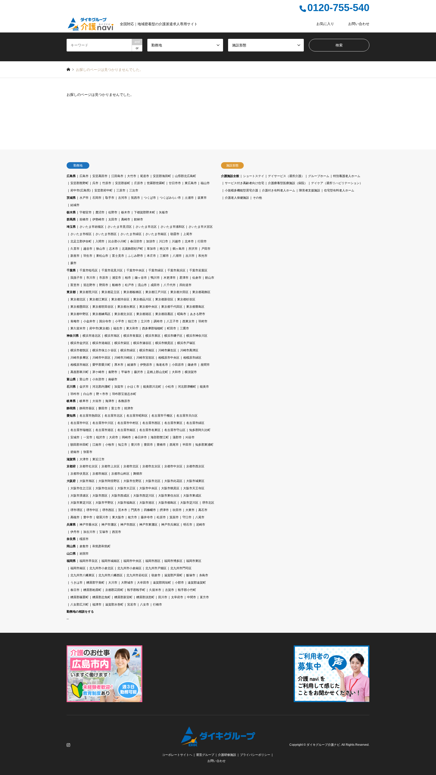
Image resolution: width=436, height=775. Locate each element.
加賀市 (118, 386)
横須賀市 (191, 372)
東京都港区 (143, 314)
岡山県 (71, 546)
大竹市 (131, 176)
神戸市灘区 (109, 524)
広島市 (84, 176)
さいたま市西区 (106, 234)
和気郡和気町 (101, 546)
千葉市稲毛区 (88, 270)
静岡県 (71, 408)
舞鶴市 (137, 473)
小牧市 (109, 444)
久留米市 (155, 590)
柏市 (128, 277)
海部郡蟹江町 (160, 437)
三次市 (133, 190)
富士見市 (118, 255)
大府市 (113, 437)
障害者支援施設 (309, 190)
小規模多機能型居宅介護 (241, 190)
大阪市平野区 (104, 502)
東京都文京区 (123, 314)
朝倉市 (155, 575)
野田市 (103, 285)
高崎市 (125, 219)
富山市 (84, 379)
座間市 (205, 364)
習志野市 (89, 285)
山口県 (71, 553)
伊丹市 (74, 532)
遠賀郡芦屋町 (173, 575)
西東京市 (188, 321)
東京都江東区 (98, 299)
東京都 (71, 292)
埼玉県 (71, 226)
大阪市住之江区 (81, 488)
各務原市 (124, 401)
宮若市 (131, 604)
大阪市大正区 (126, 488)
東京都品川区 (142, 299)
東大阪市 (118, 517)
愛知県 (71, 415)
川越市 (176, 241)
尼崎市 (200, 524)
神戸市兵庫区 (170, 524)
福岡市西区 (152, 561)
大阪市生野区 (132, 481)
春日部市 (136, 241)
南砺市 (112, 379)
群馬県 (71, 219)
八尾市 (199, 517)
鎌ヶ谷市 (141, 277)
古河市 (122, 197)
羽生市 (87, 255)
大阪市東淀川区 (81, 502)
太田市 (112, 219)
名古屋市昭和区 (137, 415)
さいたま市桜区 (81, 234)
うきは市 (76, 582)
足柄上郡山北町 (157, 372)
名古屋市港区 (104, 430)
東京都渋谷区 (120, 299)
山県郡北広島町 (185, 176)
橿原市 (84, 539)
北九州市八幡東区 (82, 575)
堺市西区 (108, 510)
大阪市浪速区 (79, 495)
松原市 (161, 517)
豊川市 (135, 444)
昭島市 (181, 314)
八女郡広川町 (79, 604)
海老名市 (162, 364)
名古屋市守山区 (174, 430)
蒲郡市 (177, 437)
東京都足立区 (110, 292)
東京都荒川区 (88, 292)
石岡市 (96, 197)
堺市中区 (92, 510)
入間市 (99, 241)
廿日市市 (175, 183)
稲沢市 (100, 437)
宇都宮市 (85, 212)
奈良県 (71, 539)
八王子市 (173, 321)
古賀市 (169, 590)
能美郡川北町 (152, 386)
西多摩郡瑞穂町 (152, 328)
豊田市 (148, 444)
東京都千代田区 (171, 306)
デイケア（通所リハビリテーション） (337, 183)
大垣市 (96, 401)
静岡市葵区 (87, 408)
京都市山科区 (120, 473)
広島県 (71, 176)
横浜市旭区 (112, 335)
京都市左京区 (151, 466)
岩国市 (84, 553)
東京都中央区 (148, 306)
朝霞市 (174, 234)
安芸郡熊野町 (79, 183)
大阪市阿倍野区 (109, 481)
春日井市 (141, 437)
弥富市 (87, 452)
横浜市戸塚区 (186, 343)
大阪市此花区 (173, 481)
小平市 (119, 321)
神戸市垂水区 (88, 524)
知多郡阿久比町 (199, 430)
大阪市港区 (146, 502)
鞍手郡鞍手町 (136, 590)
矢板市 (163, 212)
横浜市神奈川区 (196, 335)
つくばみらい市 (170, 197)
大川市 (112, 582)
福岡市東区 (193, 561)
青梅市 (74, 321)
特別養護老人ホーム (346, 176)
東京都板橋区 (132, 292)
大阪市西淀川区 (143, 495)
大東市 (190, 510)
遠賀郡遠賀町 (197, 582)
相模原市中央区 (168, 357)
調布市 (158, 321)
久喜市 (74, 248)
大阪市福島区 (126, 502)
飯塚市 (190, 575)
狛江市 (132, 321)
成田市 (155, 285)
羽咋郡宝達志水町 (124, 394)
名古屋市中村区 (128, 423)
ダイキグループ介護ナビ (323, 745)
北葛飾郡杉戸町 (132, 248)
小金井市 (89, 321)
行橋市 (157, 604)
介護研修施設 (227, 755)
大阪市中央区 (148, 488)
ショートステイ (253, 176)
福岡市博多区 (173, 561)
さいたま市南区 (156, 234)
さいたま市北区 (146, 226)
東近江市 (98, 459)
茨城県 (71, 197)
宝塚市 (103, 532)
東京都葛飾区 (201, 292)
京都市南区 (99, 473)
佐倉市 (196, 277)
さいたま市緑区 (131, 234)
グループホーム (318, 176)
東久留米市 (78, 328)
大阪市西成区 (120, 495)
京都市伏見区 (79, 473)
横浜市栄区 (121, 343)
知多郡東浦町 (204, 444)
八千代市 (170, 285)
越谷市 (87, 248)
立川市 (145, 321)
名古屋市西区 (151, 423)
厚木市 (118, 364)
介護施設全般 (230, 176)
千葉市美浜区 (176, 270)
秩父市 (164, 248)
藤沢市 (138, 372)
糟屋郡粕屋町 (92, 590)
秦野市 (112, 372)
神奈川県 (73, 335)
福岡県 (71, 561)
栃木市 (125, 212)
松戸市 (129, 285)
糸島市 (203, 575)
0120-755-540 (338, 7)
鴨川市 (155, 277)
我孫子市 (76, 277)
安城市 (74, 437)
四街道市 (185, 285)
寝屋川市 (102, 517)
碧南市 (74, 452)
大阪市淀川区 (189, 502)
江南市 (96, 444)
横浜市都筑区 (79, 350)
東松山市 (102, 255)
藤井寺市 (147, 517)
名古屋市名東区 (149, 430)
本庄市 (151, 255)
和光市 (202, 255)
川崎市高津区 (189, 350)
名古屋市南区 (126, 430)
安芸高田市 (99, 176)
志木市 (113, 248)
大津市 (84, 459)
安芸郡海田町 (162, 176)
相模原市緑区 (192, 357)
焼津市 (128, 408)
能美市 (204, 386)
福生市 (117, 328)
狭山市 (100, 248)
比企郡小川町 (117, 241)
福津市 (96, 604)
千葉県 (71, 270)
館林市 (138, 219)
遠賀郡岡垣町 (162, 582)
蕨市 (73, 263)
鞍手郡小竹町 (187, 590)
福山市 (205, 183)
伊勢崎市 (98, 219)
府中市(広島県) (80, 190)
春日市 (74, 590)
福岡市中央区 (132, 561)
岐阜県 (71, 401)
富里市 (74, 285)
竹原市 (106, 183)
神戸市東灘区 (148, 524)
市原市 (103, 277)
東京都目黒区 (164, 314)
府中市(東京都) (99, 328)
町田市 (171, 328)
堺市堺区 (76, 510)
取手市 (109, 197)
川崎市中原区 (101, 357)
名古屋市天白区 (187, 415)
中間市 (191, 597)
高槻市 (74, 517)
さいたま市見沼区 (119, 226)
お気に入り (325, 24)
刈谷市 (190, 437)
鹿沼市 (99, 212)
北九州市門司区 (181, 568)
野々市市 (102, 394)
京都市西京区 (195, 466)
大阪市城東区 (195, 481)
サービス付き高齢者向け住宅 (244, 183)
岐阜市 (84, 401)
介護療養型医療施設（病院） (287, 183)
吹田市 (177, 510)
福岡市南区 (78, 568)
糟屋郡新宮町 (123, 597)
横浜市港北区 (92, 335)
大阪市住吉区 (104, 488)
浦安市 (116, 277)
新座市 (74, 255)
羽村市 (202, 321)
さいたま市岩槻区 (91, 226)
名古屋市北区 (113, 415)
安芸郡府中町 (103, 190)
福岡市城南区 (110, 561)
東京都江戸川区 (156, 292)
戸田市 (205, 248)
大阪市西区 (99, 495)
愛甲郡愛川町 (101, 364)
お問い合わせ (358, 24)
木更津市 (170, 277)
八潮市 (177, 255)
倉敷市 (84, 546)
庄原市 (138, 183)
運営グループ (205, 755)
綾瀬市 (131, 364)
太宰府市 (177, 597)
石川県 (71, 386)
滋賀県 (71, 459)
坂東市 (202, 197)
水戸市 (84, 197)
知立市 (122, 444)
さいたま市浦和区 (172, 226)
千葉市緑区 (156, 270)
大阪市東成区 (192, 495)
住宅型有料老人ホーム (339, 190)
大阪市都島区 (167, 502)
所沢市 (193, 248)
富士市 (115, 408)
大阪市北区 (152, 481)
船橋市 (116, 285)
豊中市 (87, 517)
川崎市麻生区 (167, 350)
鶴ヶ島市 (179, 248)
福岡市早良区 (88, 561)
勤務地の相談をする (80, 611)
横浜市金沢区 (79, 343)
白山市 (87, 394)
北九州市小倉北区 (101, 568)
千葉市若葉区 (198, 270)
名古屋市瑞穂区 (81, 430)
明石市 (187, 524)
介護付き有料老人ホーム (278, 190)
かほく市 (133, 386)
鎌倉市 (192, 364)
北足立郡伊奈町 (81, 241)
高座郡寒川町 (79, 372)
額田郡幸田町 (79, 444)
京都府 (71, 466)
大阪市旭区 (87, 481)
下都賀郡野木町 (144, 212)
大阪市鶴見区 (170, 488)
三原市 (120, 190)
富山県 (71, 379)
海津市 (109, 401)
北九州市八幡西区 (110, 575)
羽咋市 (74, 394)
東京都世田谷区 (103, 306)
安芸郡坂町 (122, 183)
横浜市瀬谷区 (142, 343)
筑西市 (135, 197)
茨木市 (122, 510)
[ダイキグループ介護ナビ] (218, 743)
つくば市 (150, 197)
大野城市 (127, 582)
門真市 (135, 510)
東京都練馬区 (101, 314)
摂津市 (164, 510)
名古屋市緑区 (195, 423)
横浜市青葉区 (132, 335)
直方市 (204, 597)
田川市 (162, 597)
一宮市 (87, 437)
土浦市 (189, 197)
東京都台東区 (126, 306)
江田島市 (117, 176)
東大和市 (132, 328)
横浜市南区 (146, 350)
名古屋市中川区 (103, 423)
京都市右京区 (88, 466)
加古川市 (89, 532)
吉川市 (190, 255)
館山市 (209, 277)
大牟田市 (143, 582)
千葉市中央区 (135, 270)
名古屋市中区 (79, 423)
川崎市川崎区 (123, 357)
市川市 (90, 277)
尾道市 (144, 176)
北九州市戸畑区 (156, 568)
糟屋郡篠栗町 (79, 597)
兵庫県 (71, 524)
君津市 (183, 277)
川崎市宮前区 (145, 357)
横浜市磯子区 (173, 335)
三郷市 (164, 255)
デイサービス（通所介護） (286, 176)
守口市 (187, 517)
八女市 (144, 604)
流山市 (142, 285)
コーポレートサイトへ (177, 755)
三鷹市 (184, 328)
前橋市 (84, 219)
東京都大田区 (179, 292)
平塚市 (125, 372)
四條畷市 (150, 510)
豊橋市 (161, 444)
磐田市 (102, 408)
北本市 (189, 241)
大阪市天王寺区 (193, 488)
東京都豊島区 (195, 306)
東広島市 (191, 183)
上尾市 (187, 234)
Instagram (68, 745)
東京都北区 (78, 299)
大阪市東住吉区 (168, 495)
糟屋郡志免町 (101, 597)
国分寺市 (105, 321)
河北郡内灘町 (101, 386)
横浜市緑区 (127, 350)
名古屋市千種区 (162, 415)
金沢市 (84, 386)
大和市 (176, 372)
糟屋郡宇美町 (95, 582)
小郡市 (179, 582)
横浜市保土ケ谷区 (104, 350)
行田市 (202, 241)
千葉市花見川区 (112, 270)
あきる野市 (197, 314)
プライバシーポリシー (255, 755)
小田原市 (178, 364)
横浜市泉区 (152, 335)
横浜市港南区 (101, 343)
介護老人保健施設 (237, 197)
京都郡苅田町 (114, 590)
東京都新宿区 (164, 299)
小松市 (169, 386)
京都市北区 (131, 466)
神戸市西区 (127, 524)
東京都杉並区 (186, 299)
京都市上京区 (110, 466)
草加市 (151, 248)
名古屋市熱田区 (90, 415)
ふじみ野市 (135, 255)
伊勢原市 (146, 364)
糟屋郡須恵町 (145, 597)
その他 (257, 197)
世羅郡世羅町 (156, 183)
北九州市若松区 (137, 575)
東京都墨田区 (79, 306)
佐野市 (112, 212)
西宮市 (116, 532)
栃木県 (71, 212)
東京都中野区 (79, 314)
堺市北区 (208, 502)
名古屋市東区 (173, 423)
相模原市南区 (79, 364)
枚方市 (132, 517)
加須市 (150, 241)
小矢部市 (98, 379)
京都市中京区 (173, 466)
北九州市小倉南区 (129, 568)
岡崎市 (126, 437)
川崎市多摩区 (79, 357)
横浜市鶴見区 (164, 343)
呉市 (95, 183)
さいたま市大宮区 (200, 226)
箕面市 (174, 517)
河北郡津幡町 (187, 386)
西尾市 (174, 444)
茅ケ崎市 (98, 372)
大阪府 (71, 481)
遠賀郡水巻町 (114, 604)
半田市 (187, 444)
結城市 (74, 205)
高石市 (202, 510)
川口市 (163, 241)
